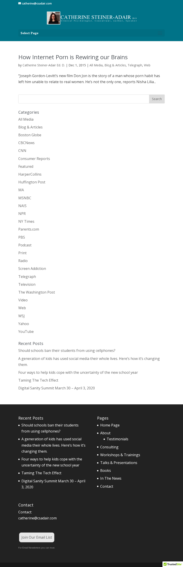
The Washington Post (36, 292)
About (105, 432)
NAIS (22, 205)
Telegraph (135, 65)
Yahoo (23, 323)
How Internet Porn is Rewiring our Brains (73, 57)
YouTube (26, 331)
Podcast (24, 245)
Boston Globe (29, 134)
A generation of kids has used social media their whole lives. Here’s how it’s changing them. (53, 445)
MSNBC (24, 197)
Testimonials (117, 439)
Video (23, 300)
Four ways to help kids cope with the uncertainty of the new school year (78, 372)
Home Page (110, 425)
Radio (23, 260)
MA (21, 189)
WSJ (21, 315)
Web (147, 65)
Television (26, 284)
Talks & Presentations (118, 462)
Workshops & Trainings (120, 454)
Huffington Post (31, 182)
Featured (25, 166)
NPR (22, 213)
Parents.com (28, 229)
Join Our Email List (36, 537)
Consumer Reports (34, 158)
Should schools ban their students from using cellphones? (66, 350)
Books (105, 470)
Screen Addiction (32, 268)
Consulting (109, 447)
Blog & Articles (115, 65)
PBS (21, 237)
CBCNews (26, 142)
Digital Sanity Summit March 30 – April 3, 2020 (56, 388)
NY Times (26, 221)
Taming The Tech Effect (38, 380)
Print (22, 252)
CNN (22, 150)
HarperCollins (30, 174)
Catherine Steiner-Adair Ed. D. (44, 65)
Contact (106, 486)
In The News (110, 478)
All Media (96, 65)
